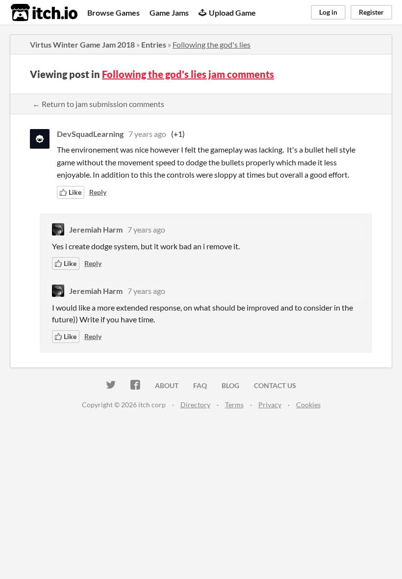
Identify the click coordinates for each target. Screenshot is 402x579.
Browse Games (113, 12)
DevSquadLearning (90, 133)
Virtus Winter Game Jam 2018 (82, 44)
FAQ (200, 385)
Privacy (269, 404)
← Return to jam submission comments (98, 103)
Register (371, 12)
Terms (234, 404)
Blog (230, 385)
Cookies (308, 404)
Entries (153, 44)
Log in (328, 12)
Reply (97, 192)
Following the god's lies (212, 44)
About (166, 385)
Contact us (275, 385)
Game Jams (169, 12)
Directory (195, 404)
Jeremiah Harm (96, 229)
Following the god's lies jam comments (188, 74)
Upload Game (232, 12)
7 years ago (147, 133)
